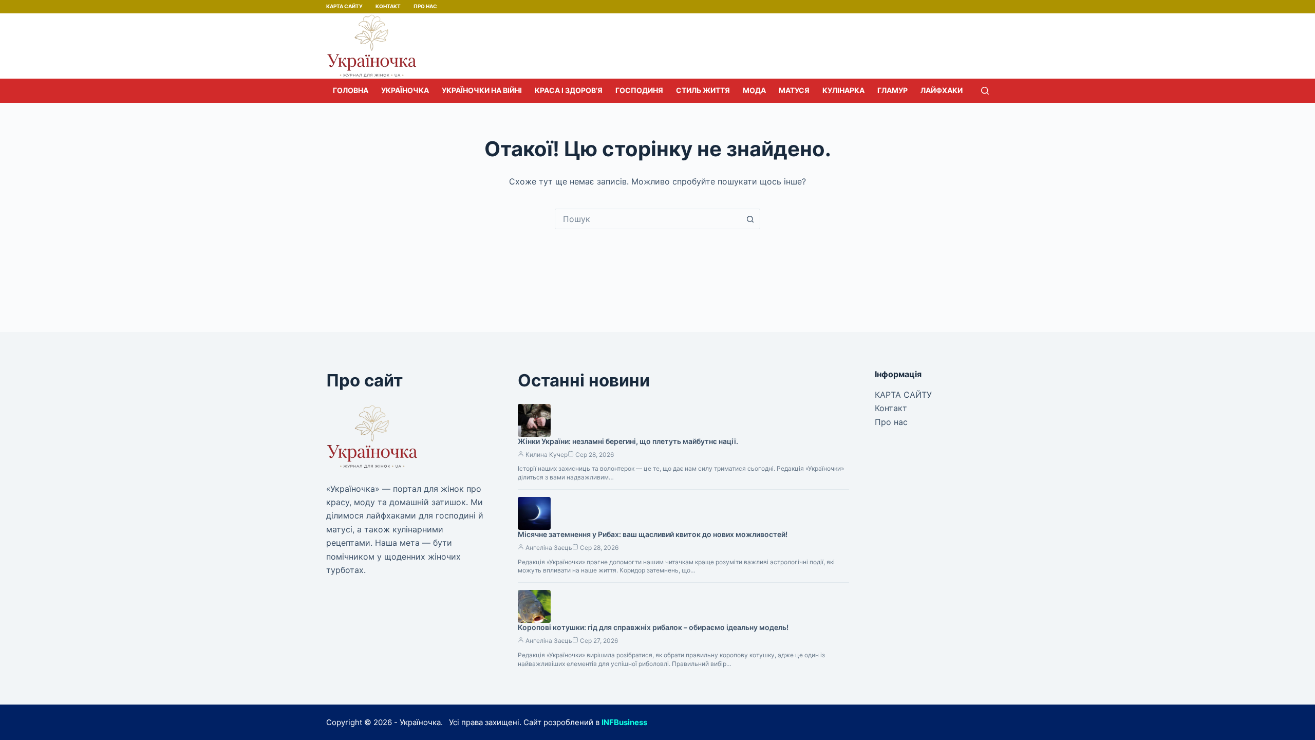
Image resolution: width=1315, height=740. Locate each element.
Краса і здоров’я (569, 90)
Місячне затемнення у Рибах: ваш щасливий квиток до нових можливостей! (652, 534)
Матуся (794, 90)
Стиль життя (703, 90)
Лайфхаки (941, 90)
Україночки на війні (482, 90)
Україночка (405, 90)
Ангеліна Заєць (548, 547)
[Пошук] (985, 91)
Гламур (892, 90)
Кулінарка (843, 90)
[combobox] (647, 219)
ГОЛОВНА (350, 90)
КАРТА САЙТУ (344, 6)
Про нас (425, 6)
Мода (754, 90)
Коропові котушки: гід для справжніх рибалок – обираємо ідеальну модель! (653, 627)
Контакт (388, 6)
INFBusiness (624, 722)
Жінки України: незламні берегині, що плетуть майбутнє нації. (628, 441)
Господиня (639, 90)
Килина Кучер (546, 454)
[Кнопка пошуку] (750, 219)
